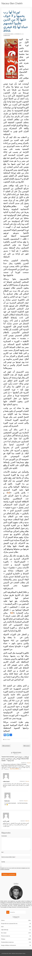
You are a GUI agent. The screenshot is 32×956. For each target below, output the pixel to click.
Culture (5, 739)
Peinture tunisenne (5, 936)
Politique (8, 739)
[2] (12, 613)
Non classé (3, 933)
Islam (2, 926)
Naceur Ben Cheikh (12, 3)
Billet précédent (6, 746)
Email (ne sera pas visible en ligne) (8, 857)
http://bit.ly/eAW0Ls (14, 768)
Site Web (3, 861)
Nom (2, 852)
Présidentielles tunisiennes (7, 942)
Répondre (29, 762)
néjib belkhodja (4, 929)
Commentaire (4, 835)
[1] (8, 493)
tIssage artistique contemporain (8, 945)
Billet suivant (26, 746)
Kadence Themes (22, 953)
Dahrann (7, 801)
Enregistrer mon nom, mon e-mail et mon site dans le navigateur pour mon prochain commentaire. (15, 868)
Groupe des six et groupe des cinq (9, 923)
